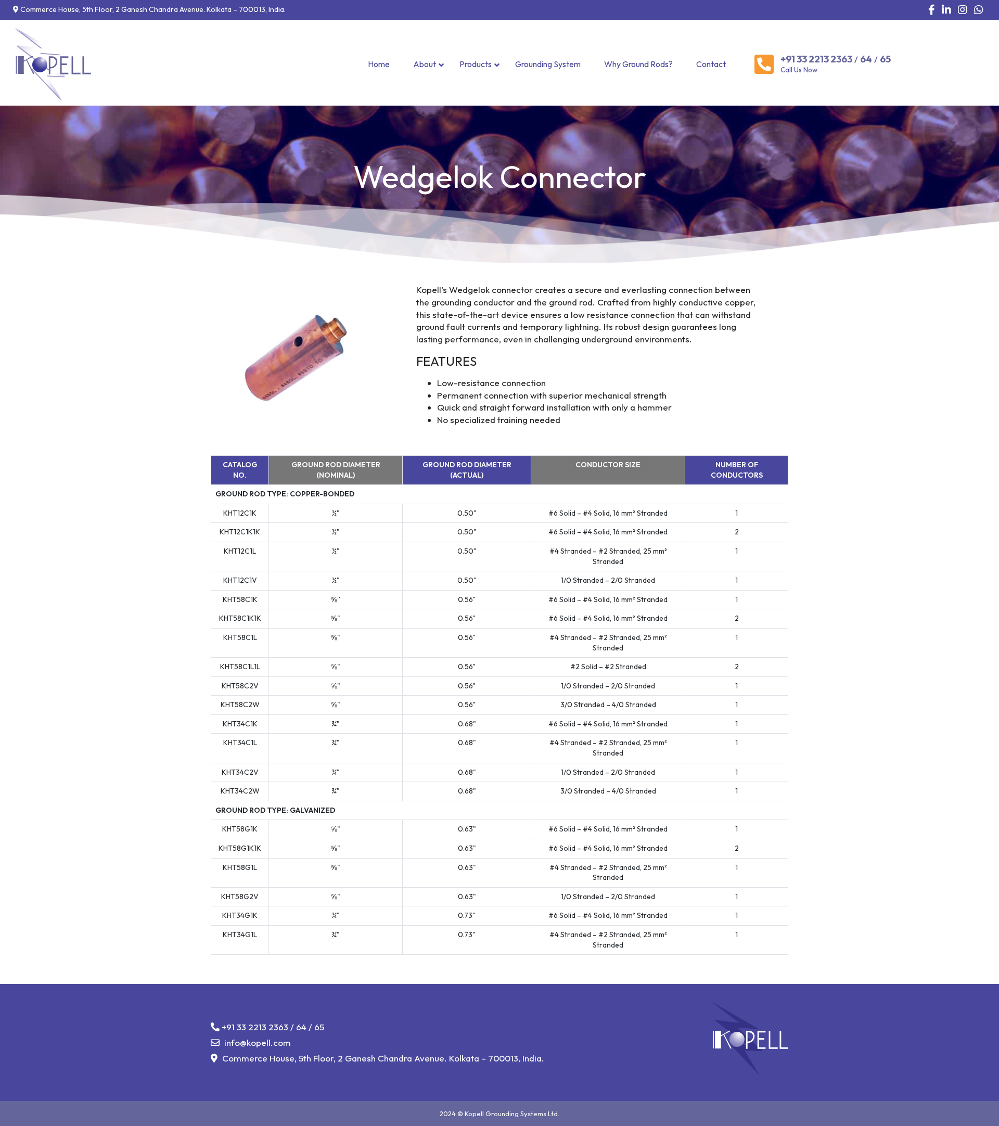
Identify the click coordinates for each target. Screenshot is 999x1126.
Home (379, 64)
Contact (711, 64)
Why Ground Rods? (638, 64)
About (424, 64)
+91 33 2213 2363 (816, 59)
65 (885, 59)
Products (475, 64)
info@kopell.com (256, 1042)
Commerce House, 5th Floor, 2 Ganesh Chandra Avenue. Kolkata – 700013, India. (382, 1058)
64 (866, 59)
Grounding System (548, 64)
